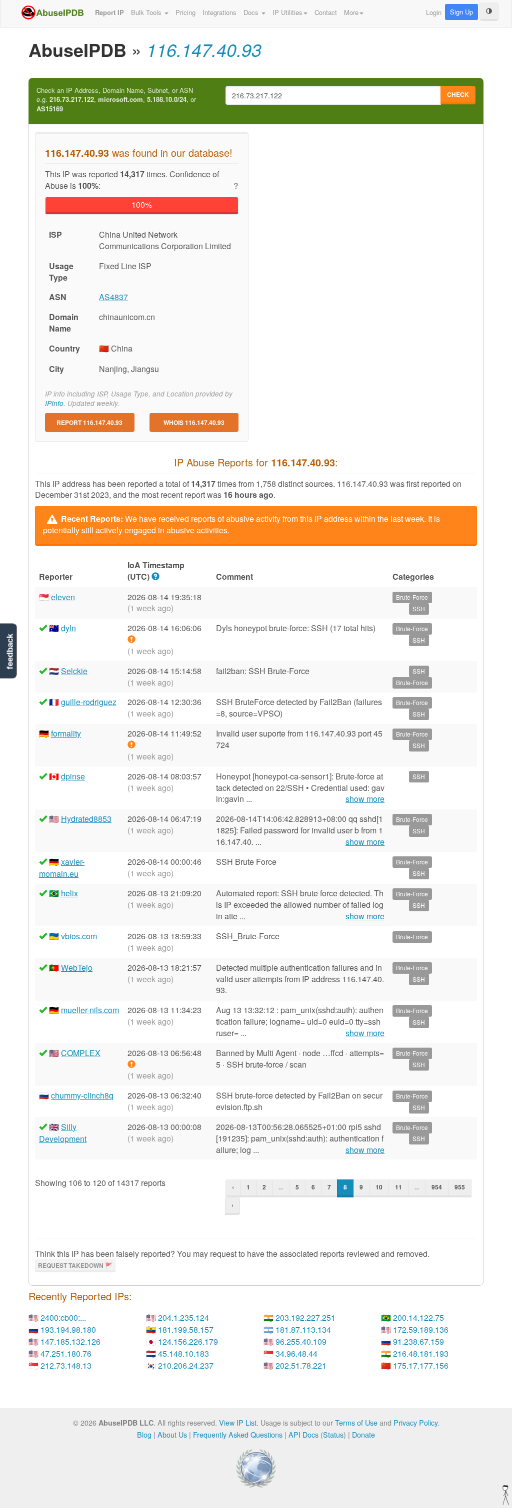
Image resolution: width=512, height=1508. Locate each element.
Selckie (74, 671)
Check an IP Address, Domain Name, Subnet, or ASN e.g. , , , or (116, 99)
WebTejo (76, 967)
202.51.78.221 (301, 1365)
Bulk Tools (147, 12)
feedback (9, 651)
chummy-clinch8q (82, 1095)
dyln (68, 628)
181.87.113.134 (303, 1329)
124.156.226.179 (188, 1341)
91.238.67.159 (418, 1341)
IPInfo (54, 403)
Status (333, 1434)
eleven (63, 597)
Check (458, 94)
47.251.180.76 (66, 1353)
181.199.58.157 (186, 1329)
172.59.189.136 (420, 1329)
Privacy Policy (416, 1422)
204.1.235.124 (183, 1317)
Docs (252, 12)
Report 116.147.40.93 (89, 422)
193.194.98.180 (68, 1329)
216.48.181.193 (420, 1353)
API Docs (303, 1434)
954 (437, 1186)
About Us (172, 1434)
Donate (363, 1434)
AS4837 (113, 297)
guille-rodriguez (88, 702)
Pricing (186, 12)
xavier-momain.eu (61, 867)
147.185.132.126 (70, 1341)
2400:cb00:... (63, 1317)
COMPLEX (80, 1053)
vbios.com (79, 936)
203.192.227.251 (306, 1317)
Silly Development (62, 1132)
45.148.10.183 (183, 1353)
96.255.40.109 (301, 1341)
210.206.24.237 (186, 1365)
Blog (144, 1434)
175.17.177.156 (420, 1365)
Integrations (219, 12)
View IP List (237, 1422)
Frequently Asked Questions (237, 1434)
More (351, 12)
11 (398, 1186)
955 (459, 1186)
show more (365, 798)
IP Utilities (287, 12)
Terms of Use (356, 1422)
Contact (325, 12)
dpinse (73, 776)
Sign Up (461, 11)
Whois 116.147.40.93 (194, 422)
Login (434, 12)
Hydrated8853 (86, 818)
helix (69, 893)
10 (379, 1186)
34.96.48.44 (297, 1353)
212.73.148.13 (66, 1365)
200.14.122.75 (418, 1317)
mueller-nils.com (90, 1010)
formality (66, 733)
